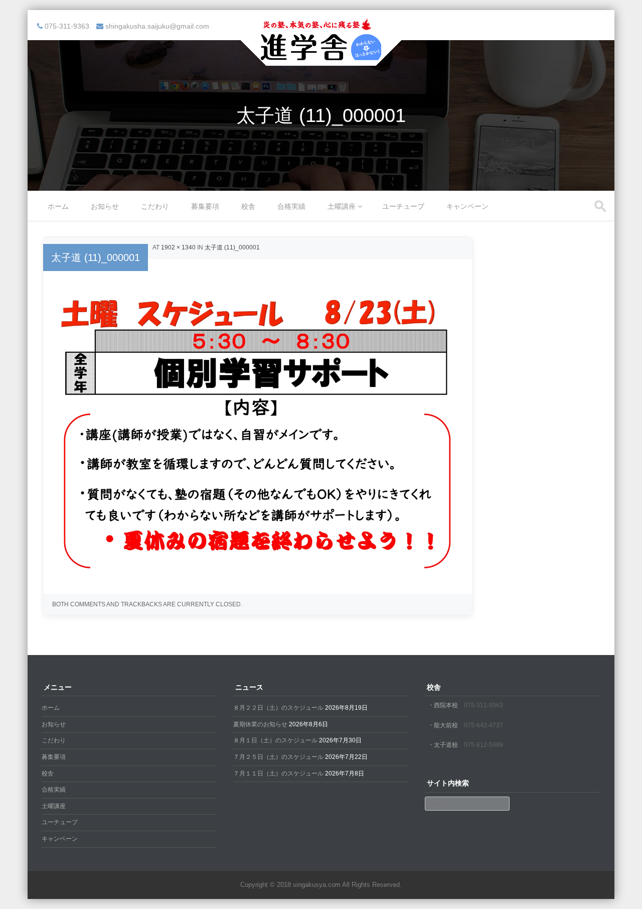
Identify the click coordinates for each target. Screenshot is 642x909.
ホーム (58, 206)
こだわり (155, 206)
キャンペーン (467, 206)
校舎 (248, 206)
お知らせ (105, 206)
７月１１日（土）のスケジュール (278, 773)
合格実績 (291, 206)
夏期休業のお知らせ (260, 724)
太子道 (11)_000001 (232, 247)
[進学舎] (321, 59)
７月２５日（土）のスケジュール (278, 756)
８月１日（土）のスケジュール (275, 740)
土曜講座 (342, 206)
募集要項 (205, 206)
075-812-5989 (483, 744)
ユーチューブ (403, 206)
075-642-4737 (483, 725)
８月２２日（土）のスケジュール (278, 707)
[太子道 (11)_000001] (258, 576)
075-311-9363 (483, 705)
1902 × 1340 (178, 247)
